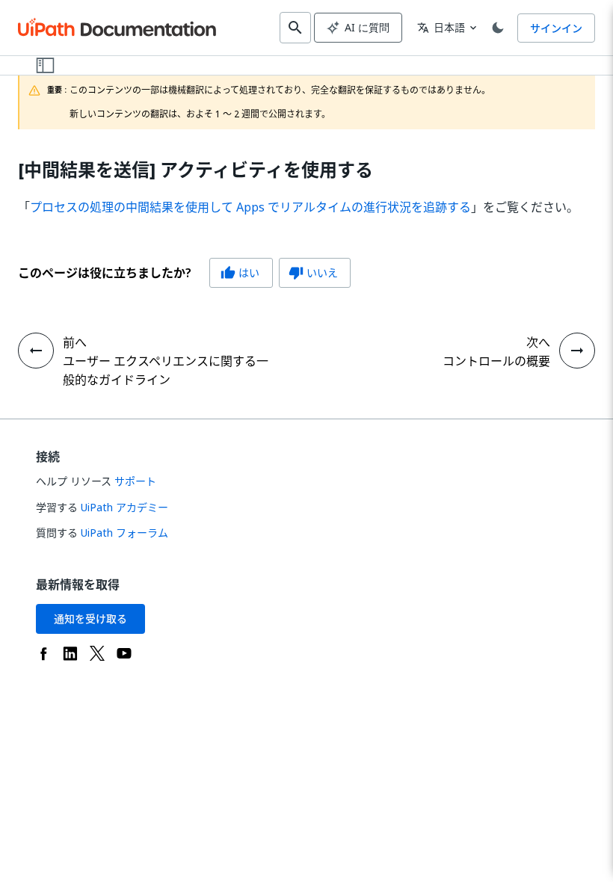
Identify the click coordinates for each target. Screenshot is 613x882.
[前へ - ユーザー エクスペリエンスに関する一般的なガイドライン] (36, 350)
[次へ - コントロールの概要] (577, 350)
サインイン (556, 28)
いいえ (313, 272)
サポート (135, 481)
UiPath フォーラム (124, 532)
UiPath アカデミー (124, 507)
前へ (75, 342)
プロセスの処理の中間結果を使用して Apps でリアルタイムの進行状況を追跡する (250, 207)
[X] (97, 653)
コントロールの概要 (496, 361)
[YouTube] (124, 653)
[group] (184, 273)
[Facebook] (43, 653)
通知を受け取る (90, 618)
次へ (538, 342)
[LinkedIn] (70, 653)
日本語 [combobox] (441, 27)
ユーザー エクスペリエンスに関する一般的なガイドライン (165, 370)
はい (240, 272)
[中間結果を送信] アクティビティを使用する (195, 170)
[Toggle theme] (497, 27)
